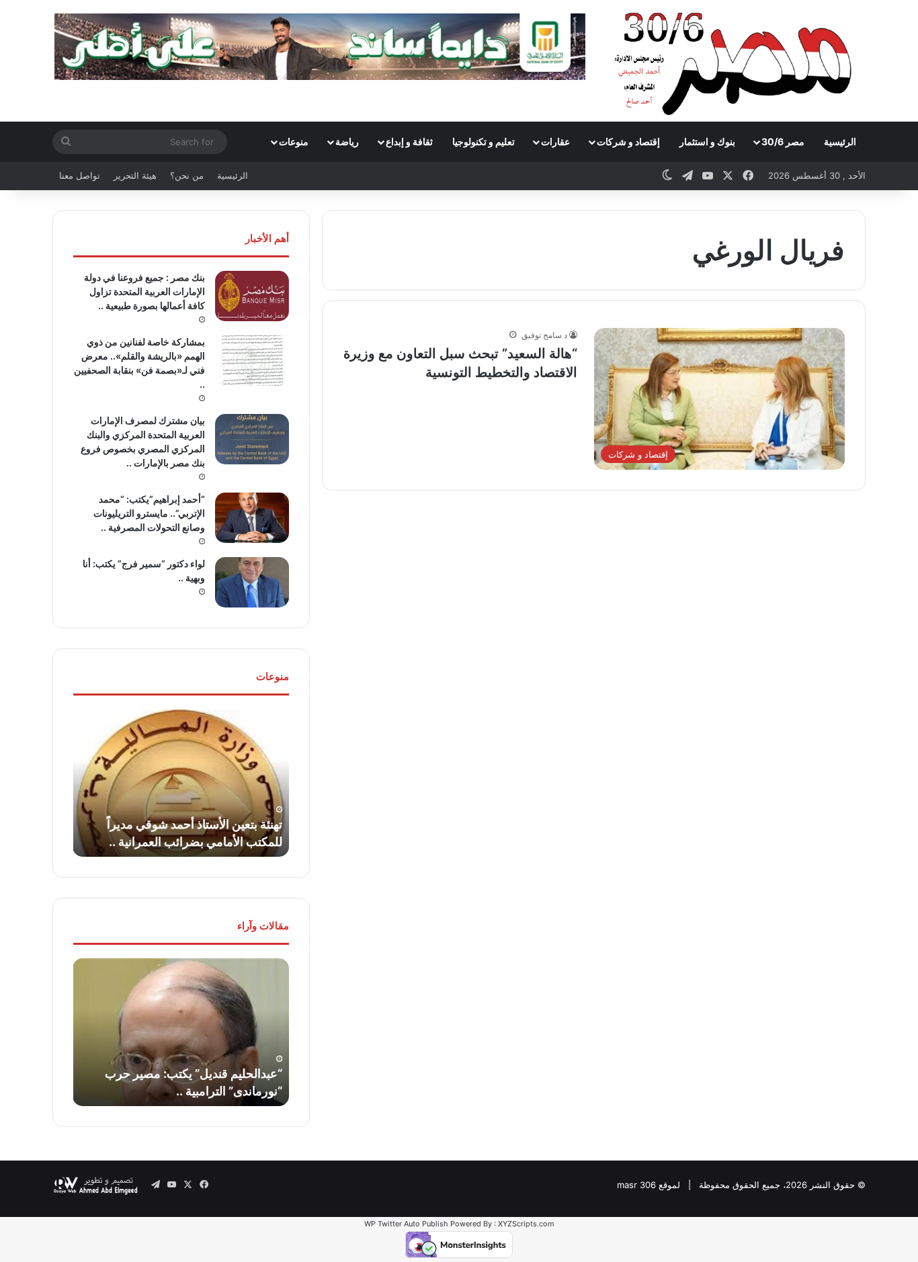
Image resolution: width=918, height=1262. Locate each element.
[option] (181, 783)
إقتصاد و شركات (628, 141)
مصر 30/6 (782, 141)
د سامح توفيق (544, 335)
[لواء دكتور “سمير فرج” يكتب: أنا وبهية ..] (252, 582)
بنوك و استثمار (707, 141)
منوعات (293, 141)
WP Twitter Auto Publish (406, 1223)
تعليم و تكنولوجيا (483, 141)
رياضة (347, 141)
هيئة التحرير (135, 175)
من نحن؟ (187, 175)
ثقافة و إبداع (409, 141)
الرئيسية (840, 141)
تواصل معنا (79, 175)
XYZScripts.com (526, 1223)
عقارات (555, 141)
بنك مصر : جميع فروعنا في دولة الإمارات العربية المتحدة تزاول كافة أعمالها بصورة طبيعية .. (144, 291)
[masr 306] (737, 60)
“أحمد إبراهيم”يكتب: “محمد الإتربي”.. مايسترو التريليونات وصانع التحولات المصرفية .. (149, 513)
